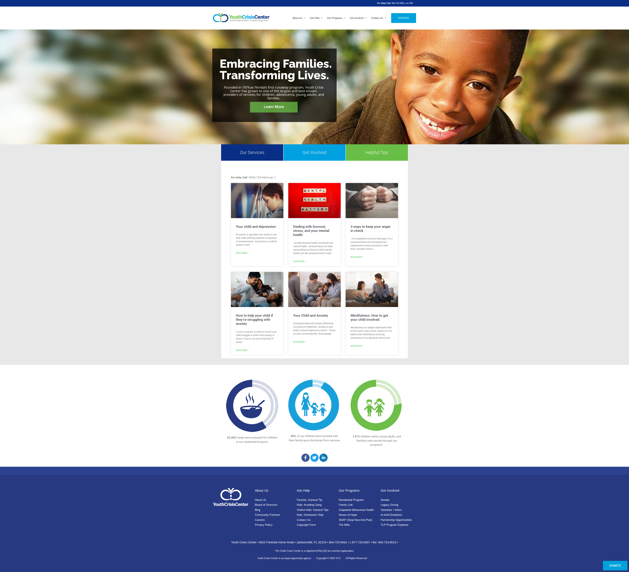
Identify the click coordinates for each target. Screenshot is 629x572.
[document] (314, 286)
